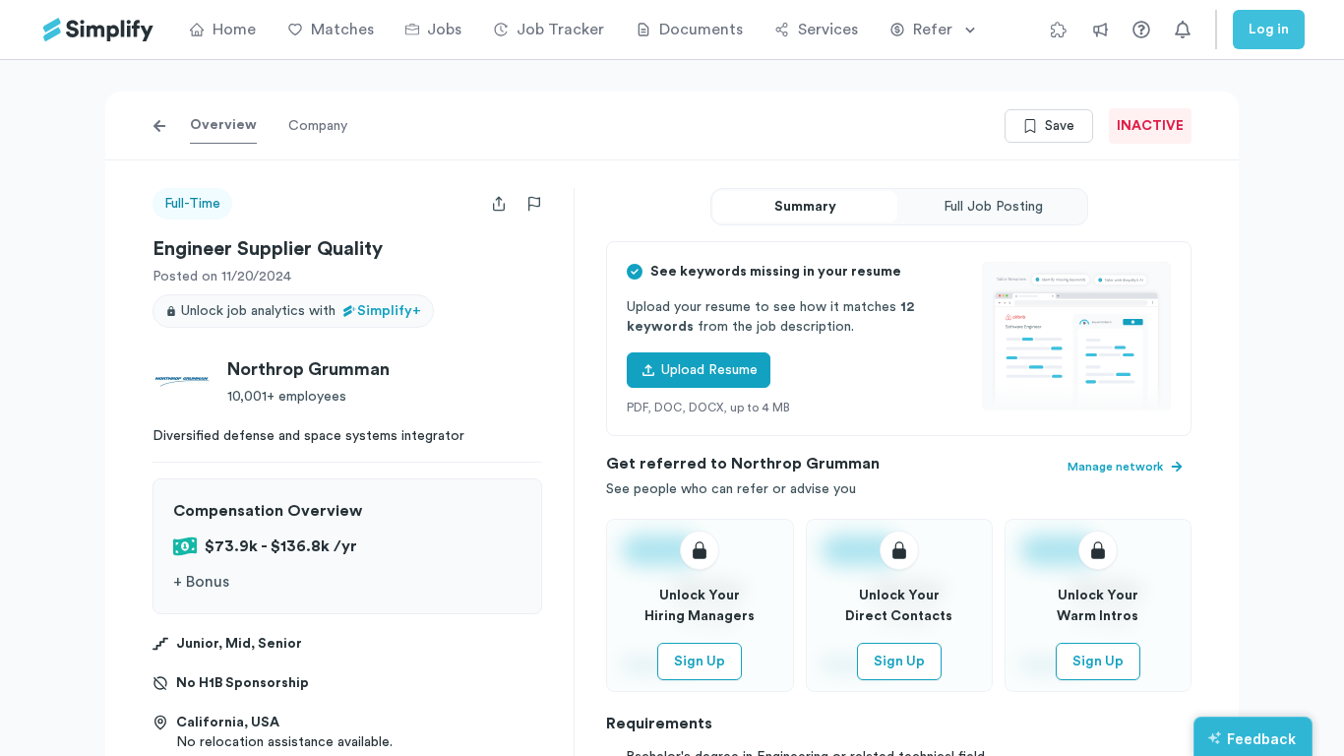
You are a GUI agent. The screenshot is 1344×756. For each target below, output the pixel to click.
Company (317, 126)
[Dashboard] (98, 30)
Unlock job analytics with (301, 311)
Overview (223, 125)
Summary (805, 207)
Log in (1269, 29)
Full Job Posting (993, 207)
